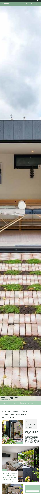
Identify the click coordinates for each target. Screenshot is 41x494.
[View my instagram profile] (37, 0)
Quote (32, 3)
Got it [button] (32, 491)
